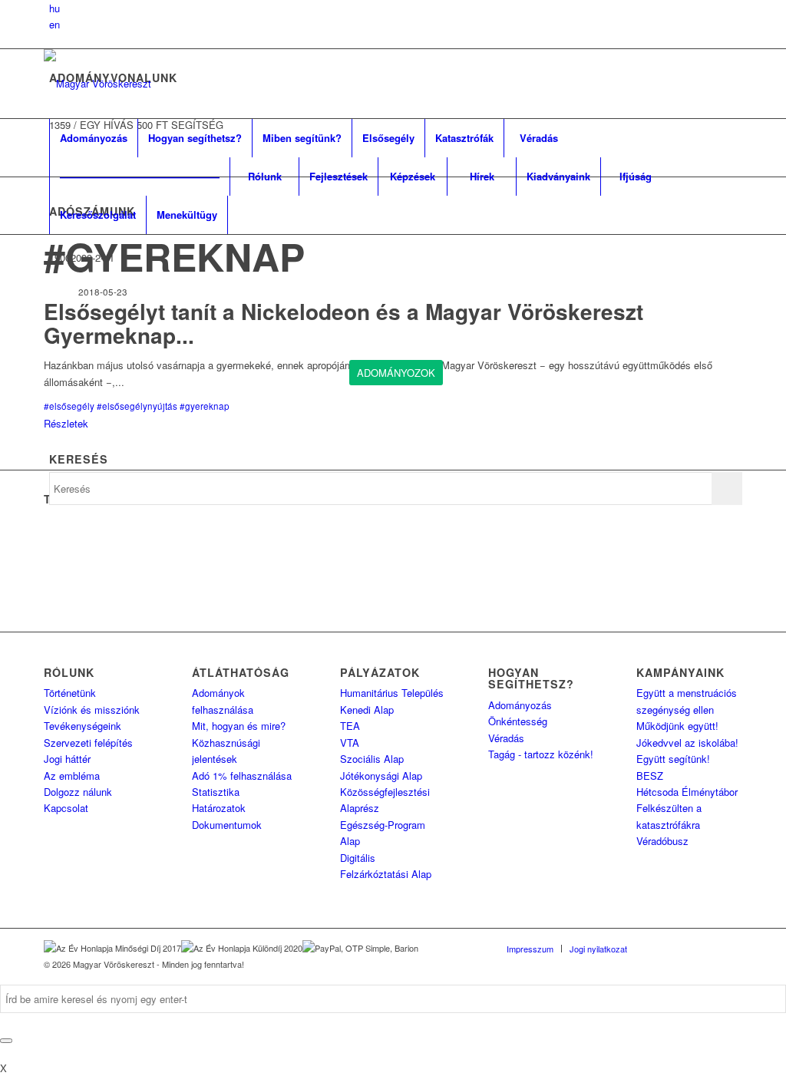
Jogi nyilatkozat (598, 948)
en (54, 24)
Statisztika (215, 791)
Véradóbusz (662, 840)
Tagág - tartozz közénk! (540, 754)
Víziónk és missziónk (92, 709)
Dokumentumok (227, 824)
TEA (350, 725)
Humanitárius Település (392, 692)
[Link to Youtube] (730, 947)
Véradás (506, 738)
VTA (349, 742)
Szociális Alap (372, 758)
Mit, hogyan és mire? (239, 725)
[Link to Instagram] (707, 947)
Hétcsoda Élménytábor (687, 791)
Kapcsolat (66, 807)
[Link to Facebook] (661, 947)
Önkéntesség (517, 721)
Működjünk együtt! (677, 725)
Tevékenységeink (82, 725)
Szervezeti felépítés (88, 742)
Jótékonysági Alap (381, 775)
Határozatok (219, 807)
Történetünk (70, 692)
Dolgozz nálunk (78, 791)
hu (54, 8)
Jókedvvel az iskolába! (687, 742)
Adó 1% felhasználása (242, 775)
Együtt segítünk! (673, 758)
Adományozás (520, 705)
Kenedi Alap (367, 709)
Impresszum (530, 948)
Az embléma (72, 775)
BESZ (649, 775)
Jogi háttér (67, 758)
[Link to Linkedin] (684, 947)
